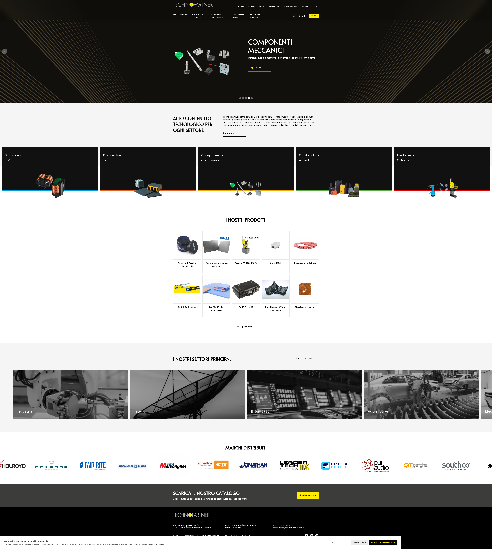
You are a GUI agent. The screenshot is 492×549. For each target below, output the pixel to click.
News (261, 7)
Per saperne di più (161, 544)
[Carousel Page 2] (243, 98)
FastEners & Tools (256, 15)
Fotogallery (273, 7)
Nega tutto (360, 543)
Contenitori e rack (238, 15)
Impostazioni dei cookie (337, 543)
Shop (314, 15)
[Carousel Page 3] (246, 98)
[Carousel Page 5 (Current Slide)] (252, 98)
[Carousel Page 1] (240, 98)
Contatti (304, 7)
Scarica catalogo (307, 495)
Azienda (240, 7)
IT (313, 7)
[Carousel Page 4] (249, 98)
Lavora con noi (289, 7)
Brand (302, 16)
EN (317, 7)
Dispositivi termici (198, 15)
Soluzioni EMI (180, 14)
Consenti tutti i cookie (383, 543)
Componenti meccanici (218, 15)
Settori (251, 7)
